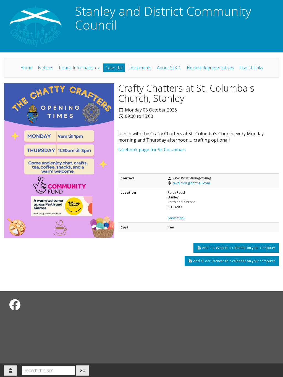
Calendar (114, 68)
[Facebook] (14, 304)
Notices (45, 68)
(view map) (175, 218)
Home (26, 68)
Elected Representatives (210, 68)
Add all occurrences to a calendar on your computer (233, 261)
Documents (140, 68)
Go (82, 370)
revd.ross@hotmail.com (191, 183)
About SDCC (169, 68)
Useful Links (251, 68)
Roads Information (78, 68)
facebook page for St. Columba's (152, 150)
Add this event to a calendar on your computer (238, 247)
